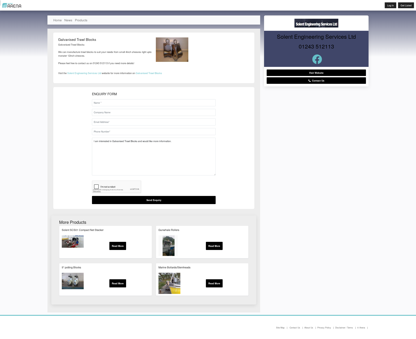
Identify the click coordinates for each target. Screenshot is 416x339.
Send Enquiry (153, 200)
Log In (390, 5)
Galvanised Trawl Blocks (149, 73)
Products (81, 20)
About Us (308, 327)
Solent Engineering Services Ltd (84, 73)
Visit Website (316, 72)
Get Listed (406, 5)
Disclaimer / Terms (344, 327)
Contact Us (317, 80)
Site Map (280, 327)
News (68, 20)
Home (57, 20)
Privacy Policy (324, 327)
